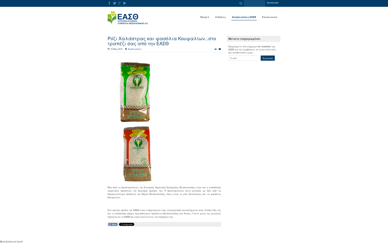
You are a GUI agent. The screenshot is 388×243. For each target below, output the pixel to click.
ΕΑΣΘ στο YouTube (125, 3)
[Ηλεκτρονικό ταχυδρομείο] (220, 48)
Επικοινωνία (269, 17)
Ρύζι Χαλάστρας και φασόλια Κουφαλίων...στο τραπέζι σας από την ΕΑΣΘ (162, 41)
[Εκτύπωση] (216, 48)
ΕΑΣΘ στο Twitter (114, 3)
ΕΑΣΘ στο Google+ (120, 3)
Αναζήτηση (272, 2)
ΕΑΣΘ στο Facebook (109, 3)
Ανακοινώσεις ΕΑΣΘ (244, 17)
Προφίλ (204, 17)
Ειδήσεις (220, 17)
